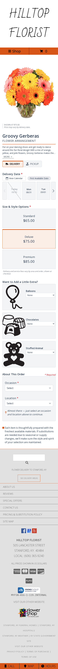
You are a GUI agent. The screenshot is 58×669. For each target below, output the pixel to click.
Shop (16, 51)
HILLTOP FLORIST (29, 24)
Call (11, 666)
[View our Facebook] (23, 532)
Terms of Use (29, 656)
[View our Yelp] (34, 532)
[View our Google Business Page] (29, 532)
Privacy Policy (15, 651)
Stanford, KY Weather (15, 635)
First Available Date (39, 178)
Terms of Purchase (38, 651)
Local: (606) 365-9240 (29, 556)
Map (30, 666)
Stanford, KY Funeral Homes (20, 625)
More (7, 156)
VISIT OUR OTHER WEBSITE (29, 602)
